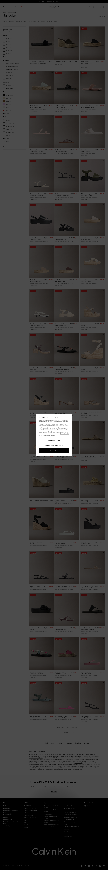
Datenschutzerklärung (48, 435)
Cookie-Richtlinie (64, 434)
